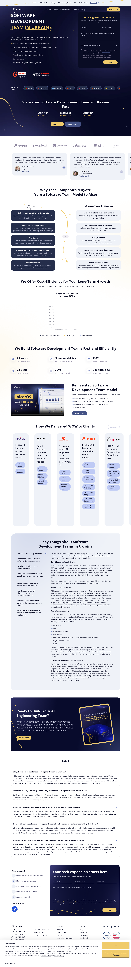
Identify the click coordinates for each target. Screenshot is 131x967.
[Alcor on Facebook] (111, 926)
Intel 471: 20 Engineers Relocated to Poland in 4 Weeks (113, 452)
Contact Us (113, 9)
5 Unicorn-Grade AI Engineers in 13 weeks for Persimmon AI (65, 455)
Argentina (57, 88)
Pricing (55, 10)
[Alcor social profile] (119, 926)
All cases (113, 427)
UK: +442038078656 (18, 934)
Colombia (43, 88)
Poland (83, 88)
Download (93, 3)
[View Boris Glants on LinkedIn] (121, 171)
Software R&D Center (41, 929)
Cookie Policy (46, 956)
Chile (70, 88)
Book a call (72, 124)
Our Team (75, 10)
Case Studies (65, 10)
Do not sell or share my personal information (116, 954)
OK (116, 946)
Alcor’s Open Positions (65, 938)
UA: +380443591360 (18, 937)
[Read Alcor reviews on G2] (19, 74)
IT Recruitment (39, 932)
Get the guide (24, 738)
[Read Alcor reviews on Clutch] (40, 74)
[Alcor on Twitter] (107, 926)
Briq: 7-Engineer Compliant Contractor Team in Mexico (42, 454)
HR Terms (83, 932)
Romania (96, 88)
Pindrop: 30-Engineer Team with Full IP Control (88, 451)
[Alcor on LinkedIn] (104, 926)
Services (48, 10)
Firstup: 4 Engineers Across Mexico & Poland (20, 451)
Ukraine (110, 88)
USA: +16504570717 (18, 931)
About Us (60, 929)
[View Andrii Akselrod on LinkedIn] (64, 167)
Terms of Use (86, 54)
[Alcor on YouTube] (115, 926)
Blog (83, 10)
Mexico (29, 88)
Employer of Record (41, 935)
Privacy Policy (59, 956)
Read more (9, 963)
